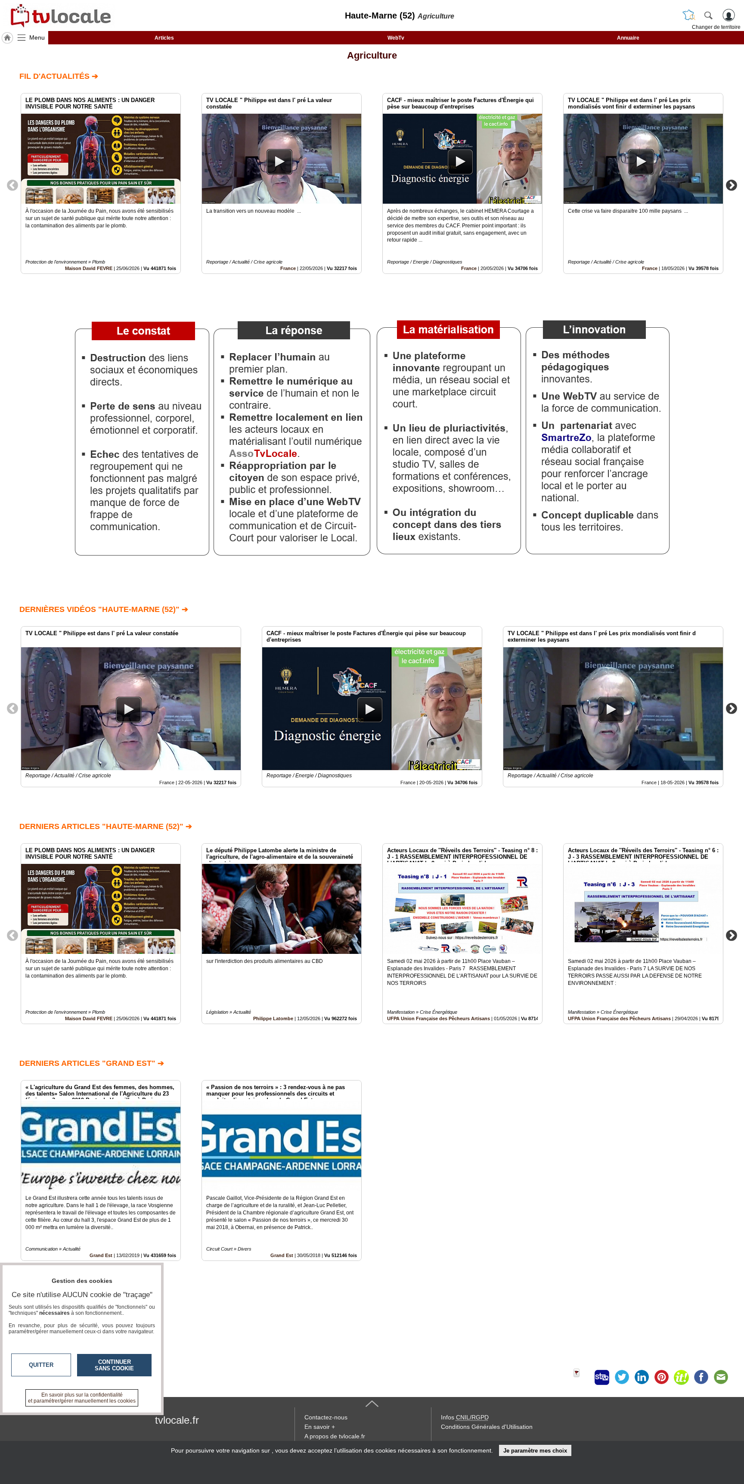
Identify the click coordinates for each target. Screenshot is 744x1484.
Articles (164, 38)
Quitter (41, 1365)
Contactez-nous (325, 1417)
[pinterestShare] (661, 1377)
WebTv (396, 38)
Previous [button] (12, 185)
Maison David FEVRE (88, 268)
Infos (465, 1417)
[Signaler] (582, 1377)
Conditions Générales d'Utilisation (487, 1426)
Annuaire (628, 38)
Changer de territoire (716, 27)
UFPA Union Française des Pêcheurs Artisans (438, 1018)
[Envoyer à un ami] (720, 1377)
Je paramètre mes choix (535, 1450)
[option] (101, 183)
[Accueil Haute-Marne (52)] (7, 38)
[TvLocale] (59, 15)
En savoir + (319, 1426)
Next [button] (731, 185)
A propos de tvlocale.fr (334, 1436)
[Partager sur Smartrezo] (602, 1377)
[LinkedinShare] (641, 1377)
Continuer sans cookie (114, 1365)
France (288, 268)
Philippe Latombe (273, 1018)
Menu (37, 37)
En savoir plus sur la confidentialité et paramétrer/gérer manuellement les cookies (82, 1398)
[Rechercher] (708, 15)
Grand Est (281, 1255)
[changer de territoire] (688, 15)
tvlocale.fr (177, 1420)
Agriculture (372, 55)
